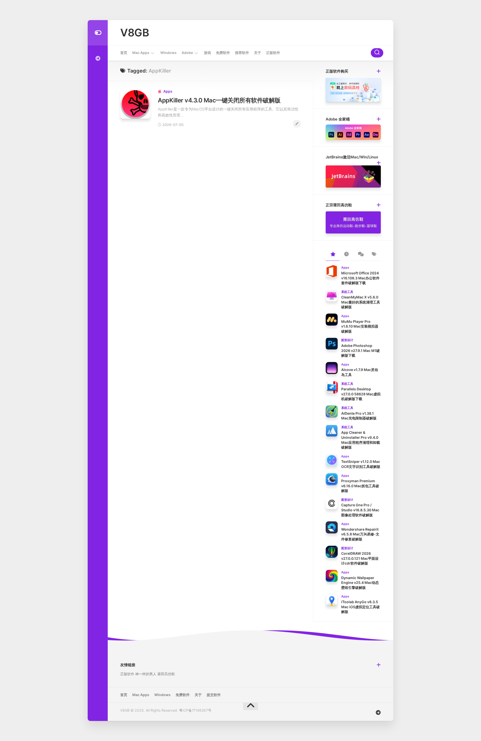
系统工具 (347, 292)
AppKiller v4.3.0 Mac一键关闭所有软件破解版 (219, 100)
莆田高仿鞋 (166, 674)
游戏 (207, 52)
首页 (123, 52)
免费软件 (223, 52)
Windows (168, 52)
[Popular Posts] (332, 254)
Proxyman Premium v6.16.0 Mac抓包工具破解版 (360, 486)
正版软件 (273, 52)
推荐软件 (242, 52)
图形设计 (347, 340)
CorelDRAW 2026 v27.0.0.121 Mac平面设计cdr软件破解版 (360, 558)
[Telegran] (97, 58)
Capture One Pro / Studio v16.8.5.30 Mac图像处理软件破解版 (360, 510)
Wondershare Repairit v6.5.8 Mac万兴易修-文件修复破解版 (360, 534)
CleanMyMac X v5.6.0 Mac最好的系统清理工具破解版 (360, 302)
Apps (167, 91)
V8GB (134, 32)
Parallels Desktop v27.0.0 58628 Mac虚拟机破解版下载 (361, 394)
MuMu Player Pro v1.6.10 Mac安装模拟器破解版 (359, 326)
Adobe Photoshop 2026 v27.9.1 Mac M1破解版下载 (360, 350)
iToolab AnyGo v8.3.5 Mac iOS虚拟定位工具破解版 (360, 607)
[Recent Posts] (346, 254)
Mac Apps (140, 52)
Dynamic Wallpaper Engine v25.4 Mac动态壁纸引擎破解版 (360, 583)
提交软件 (214, 695)
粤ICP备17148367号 (195, 710)
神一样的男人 (145, 674)
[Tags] (374, 254)
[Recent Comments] (360, 254)
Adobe (187, 52)
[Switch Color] (98, 32)
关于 (257, 52)
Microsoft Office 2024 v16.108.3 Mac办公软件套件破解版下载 (360, 278)
